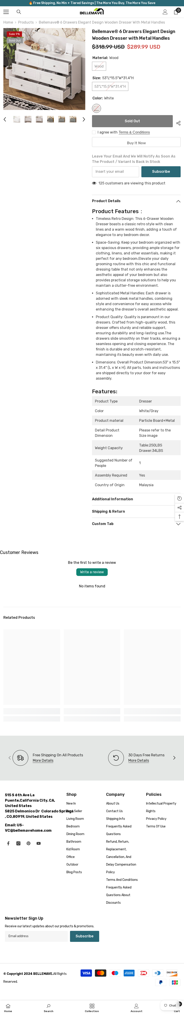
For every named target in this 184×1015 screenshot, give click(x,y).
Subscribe (161, 171)
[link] (31, 711)
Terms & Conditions (134, 132)
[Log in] (165, 11)
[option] (44, 69)
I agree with (108, 132)
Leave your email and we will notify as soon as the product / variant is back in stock (133, 159)
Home (8, 22)
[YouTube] (38, 843)
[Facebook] (8, 843)
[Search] (19, 12)
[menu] (6, 12)
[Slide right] (174, 758)
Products (26, 22)
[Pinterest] (28, 843)
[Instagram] (18, 843)
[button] (4, 119)
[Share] (177, 122)
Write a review (92, 572)
